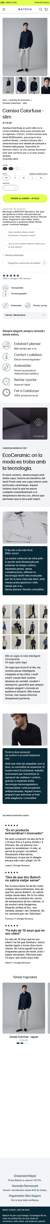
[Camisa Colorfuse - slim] (8, 85)
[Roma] (22, 168)
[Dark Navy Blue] (5, 168)
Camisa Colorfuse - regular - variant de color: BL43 (25, 1043)
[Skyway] (16, 168)
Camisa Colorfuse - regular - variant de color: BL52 (21, 1043)
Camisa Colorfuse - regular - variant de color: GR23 (29, 1043)
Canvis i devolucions (15, 315)
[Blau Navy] (10, 168)
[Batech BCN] (25, 9)
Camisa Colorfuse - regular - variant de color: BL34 (18, 1043)
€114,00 (24, 1040)
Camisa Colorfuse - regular (23, 1037)
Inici (5, 100)
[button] (40, 9)
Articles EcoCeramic (19, 100)
